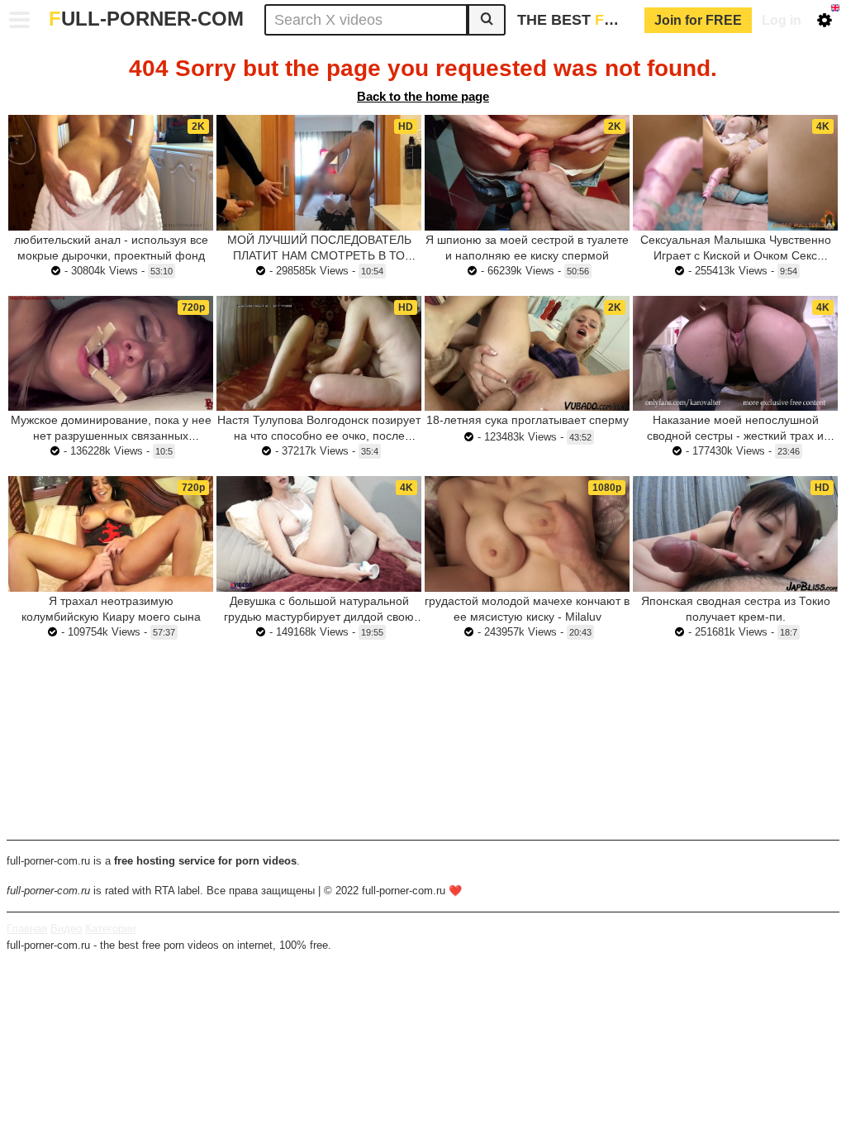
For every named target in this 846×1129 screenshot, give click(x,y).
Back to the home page (423, 96)
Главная (27, 928)
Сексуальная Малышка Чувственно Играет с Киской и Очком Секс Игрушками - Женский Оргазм (735, 255)
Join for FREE (698, 20)
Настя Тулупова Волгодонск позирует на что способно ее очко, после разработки (319, 435)
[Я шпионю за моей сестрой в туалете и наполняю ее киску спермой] (527, 173)
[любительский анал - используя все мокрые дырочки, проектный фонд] (110, 173)
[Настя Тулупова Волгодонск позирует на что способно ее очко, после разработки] (318, 353)
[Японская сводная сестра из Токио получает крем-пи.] (735, 534)
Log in (781, 20)
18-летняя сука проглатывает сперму (527, 419)
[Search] (487, 20)
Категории (110, 928)
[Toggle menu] (19, 19)
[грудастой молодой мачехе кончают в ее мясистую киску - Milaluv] (527, 534)
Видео (66, 928)
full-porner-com (146, 18)
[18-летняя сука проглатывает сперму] (527, 354)
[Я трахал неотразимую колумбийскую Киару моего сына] (110, 534)
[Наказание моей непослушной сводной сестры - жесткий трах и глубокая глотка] (735, 354)
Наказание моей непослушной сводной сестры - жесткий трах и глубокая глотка (735, 435)
